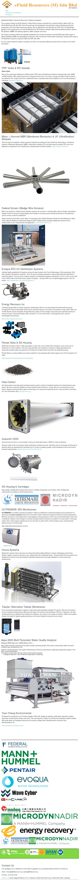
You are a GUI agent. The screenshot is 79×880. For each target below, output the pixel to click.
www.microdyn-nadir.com (60, 146)
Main (7, 11)
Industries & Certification (13, 13)
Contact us (8, 15)
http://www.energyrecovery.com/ (12, 319)
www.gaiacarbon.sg (24, 391)
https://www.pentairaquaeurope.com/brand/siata (17, 358)
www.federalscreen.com (43, 223)
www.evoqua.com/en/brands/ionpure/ (29, 449)
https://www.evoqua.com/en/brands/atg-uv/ (20, 280)
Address (4, 878)
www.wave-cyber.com (16, 80)
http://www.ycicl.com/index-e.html (12, 725)
